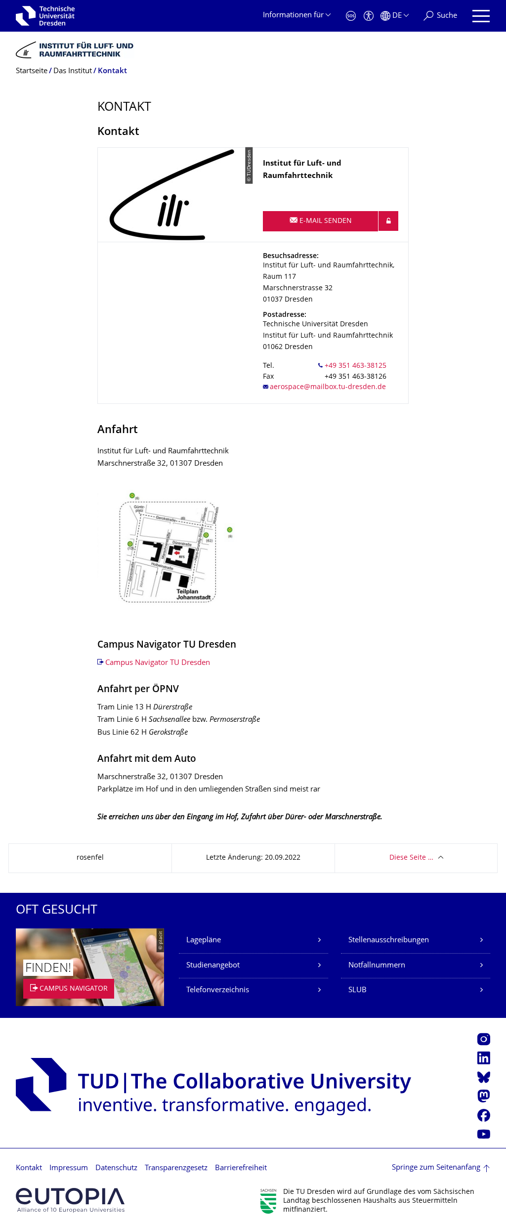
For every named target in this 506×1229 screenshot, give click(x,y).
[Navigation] (481, 16)
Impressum (68, 1168)
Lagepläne (203, 940)
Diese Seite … (411, 858)
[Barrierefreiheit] (368, 16)
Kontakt (29, 1168)
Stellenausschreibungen (388, 940)
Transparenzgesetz (176, 1168)
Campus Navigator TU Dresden (157, 663)
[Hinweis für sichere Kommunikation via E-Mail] (388, 221)
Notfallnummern (376, 965)
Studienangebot (213, 965)
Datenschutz (116, 1168)
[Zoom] (171, 555)
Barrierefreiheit (241, 1168)
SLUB (357, 990)
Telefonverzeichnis (217, 990)
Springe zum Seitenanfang (436, 1168)
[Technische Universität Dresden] (45, 16)
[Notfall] (350, 16)
